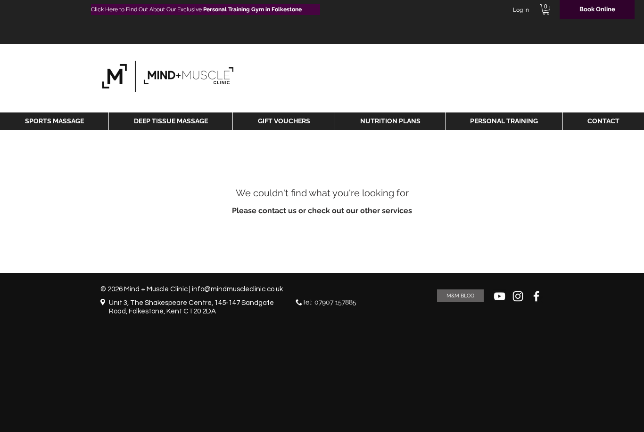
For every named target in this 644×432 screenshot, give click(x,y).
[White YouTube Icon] (499, 296)
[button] (546, 9)
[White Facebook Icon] (536, 296)
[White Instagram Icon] (518, 296)
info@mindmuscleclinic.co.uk (237, 289)
